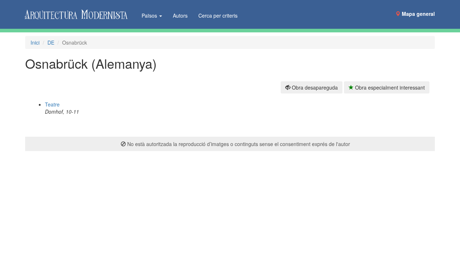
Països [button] (150, 15)
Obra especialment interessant (389, 87)
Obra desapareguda (314, 87)
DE (50, 42)
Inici (35, 42)
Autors (180, 15)
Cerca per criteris (218, 15)
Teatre (52, 104)
